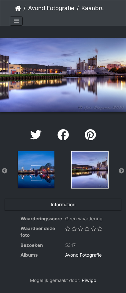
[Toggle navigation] (16, 21)
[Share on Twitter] (37, 135)
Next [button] (121, 171)
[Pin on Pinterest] (90, 135)
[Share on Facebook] (65, 135)
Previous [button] (5, 171)
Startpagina (18, 8)
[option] (36, 169)
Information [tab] (63, 204)
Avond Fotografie (51, 8)
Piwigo (89, 280)
